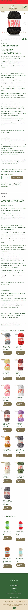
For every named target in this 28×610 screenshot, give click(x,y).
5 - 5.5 (11, 184)
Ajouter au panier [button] (5, 352)
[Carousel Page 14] (9, 34)
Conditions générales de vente (14, 593)
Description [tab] (4, 193)
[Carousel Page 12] (25, 32)
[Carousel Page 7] (15, 32)
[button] (24, 13)
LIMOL (6, 186)
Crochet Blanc (14, 580)
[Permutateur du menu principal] (2, 7)
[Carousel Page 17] (16, 34)
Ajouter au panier (17, 177)
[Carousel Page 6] (12, 32)
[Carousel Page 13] (7, 34)
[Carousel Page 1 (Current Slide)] (2, 32)
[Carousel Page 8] (17, 32)
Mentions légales (14, 585)
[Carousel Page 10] (21, 32)
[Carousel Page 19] (20, 34)
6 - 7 (15, 184)
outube (15, 169)
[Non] (26, 604)
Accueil (3, 39)
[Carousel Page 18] (18, 34)
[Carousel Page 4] (8, 32)
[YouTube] (17, 598)
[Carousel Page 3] (6, 32)
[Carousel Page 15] (11, 34)
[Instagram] (11, 598)
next (25, 23)
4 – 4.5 (8, 184)
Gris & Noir (18, 184)
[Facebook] (14, 598)
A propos (14, 583)
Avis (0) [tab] (3, 196)
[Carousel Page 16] (14, 34)
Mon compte (14, 591)
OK (14, 607)
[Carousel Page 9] (19, 32)
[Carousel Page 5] (10, 32)
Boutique (14, 588)
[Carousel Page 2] (4, 32)
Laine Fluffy (8, 39)
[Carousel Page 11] (23, 32)
